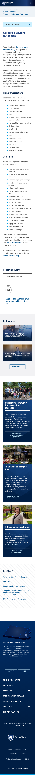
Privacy (10, 749)
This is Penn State (11, 680)
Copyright (23, 753)
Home (5, 9)
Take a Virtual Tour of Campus (15, 577)
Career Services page (11, 256)
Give (24, 671)
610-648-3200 (19, 725)
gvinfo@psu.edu (13, 544)
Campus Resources (12, 701)
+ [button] (29, 680)
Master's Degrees (9, 11)
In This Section (12, 24)
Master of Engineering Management (16, 14)
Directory (8, 707)
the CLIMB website (14, 243)
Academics (14, 9)
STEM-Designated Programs (14, 599)
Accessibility (14, 753)
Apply (10, 671)
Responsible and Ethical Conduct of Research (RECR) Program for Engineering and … (17, 592)
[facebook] (10, 663)
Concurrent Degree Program (14, 586)
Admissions (8, 691)
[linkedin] (15, 663)
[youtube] (20, 663)
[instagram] (25, 663)
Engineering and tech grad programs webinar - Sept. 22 (17, 301)
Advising (6, 581)
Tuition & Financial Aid (13, 696)
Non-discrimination (20, 749)
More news (16, 367)
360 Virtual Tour (11, 712)
